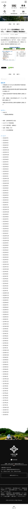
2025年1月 (5, 176)
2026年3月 (5, 145)
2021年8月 (5, 273)
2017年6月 (5, 393)
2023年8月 (6, 216)
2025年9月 (5, 157)
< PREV (9, 24)
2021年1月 (5, 290)
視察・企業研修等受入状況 (9, 120)
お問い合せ (13, 496)
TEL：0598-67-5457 (5, 471)
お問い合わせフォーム (14, 475)
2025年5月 (6, 166)
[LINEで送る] (9, 67)
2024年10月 (6, 183)
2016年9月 (5, 414)
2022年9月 (5, 242)
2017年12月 (6, 378)
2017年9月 (5, 386)
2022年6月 (5, 250)
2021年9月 (5, 271)
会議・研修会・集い (8, 127)
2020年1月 (5, 319)
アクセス (20, 489)
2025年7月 (5, 161)
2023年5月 (6, 223)
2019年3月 (5, 343)
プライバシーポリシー (22, 496)
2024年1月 (5, 204)
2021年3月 (5, 285)
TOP (14, 24)
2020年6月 (5, 307)
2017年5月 (5, 395)
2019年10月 (6, 326)
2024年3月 (5, 200)
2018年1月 (5, 376)
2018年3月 (5, 371)
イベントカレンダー (7, 491)
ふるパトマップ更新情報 (8, 123)
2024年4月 (5, 197)
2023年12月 (6, 207)
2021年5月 (5, 281)
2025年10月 (6, 154)
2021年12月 (6, 264)
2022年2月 (5, 259)
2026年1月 (5, 147)
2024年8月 (5, 188)
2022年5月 (5, 252)
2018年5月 (5, 366)
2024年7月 (5, 190)
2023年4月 (5, 226)
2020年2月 (5, 316)
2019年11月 (5, 324)
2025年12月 (6, 149)
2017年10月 (6, 383)
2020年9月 (5, 300)
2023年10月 (6, 211)
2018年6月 (5, 364)
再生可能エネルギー (17, 488)
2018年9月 (5, 357)
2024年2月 (5, 202)
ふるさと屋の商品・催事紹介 (9, 125)
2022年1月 (5, 262)
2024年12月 (6, 178)
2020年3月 (5, 314)
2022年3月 (5, 257)
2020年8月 (5, 302)
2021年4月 (5, 283)
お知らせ (16, 34)
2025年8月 (6, 159)
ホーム (2, 488)
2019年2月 (5, 345)
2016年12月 (6, 407)
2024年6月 (5, 192)
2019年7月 (5, 333)
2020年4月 (5, 312)
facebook (15, 459)
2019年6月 (5, 335)
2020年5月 (5, 309)
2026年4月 (5, 142)
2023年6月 (5, 221)
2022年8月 (5, 245)
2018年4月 (5, 369)
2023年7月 (5, 219)
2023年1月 (5, 233)
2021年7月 (5, 276)
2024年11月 (6, 180)
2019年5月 (5, 338)
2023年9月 (5, 214)
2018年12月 (6, 350)
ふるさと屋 (3, 2)
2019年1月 (5, 347)
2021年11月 (5, 266)
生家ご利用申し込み (13, 489)
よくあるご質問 (7, 496)
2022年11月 (6, 238)
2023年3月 (6, 228)
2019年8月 (5, 331)
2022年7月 (5, 247)
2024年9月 (5, 185)
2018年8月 (5, 359)
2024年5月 (5, 195)
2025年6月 (5, 164)
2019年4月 (5, 340)
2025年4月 (5, 169)
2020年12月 (6, 293)
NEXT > (18, 24)
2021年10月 (6, 269)
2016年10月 (6, 412)
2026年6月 (5, 140)
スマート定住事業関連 (8, 130)
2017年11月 (5, 381)
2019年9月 (5, 328)
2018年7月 (5, 362)
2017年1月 (5, 405)
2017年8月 (5, 388)
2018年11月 (6, 352)
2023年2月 (5, 231)
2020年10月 (6, 297)
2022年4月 (5, 254)
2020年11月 (6, 295)
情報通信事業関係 (9, 114)
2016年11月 (5, 409)
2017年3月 (5, 400)
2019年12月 (6, 321)
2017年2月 (5, 402)
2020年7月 (5, 304)
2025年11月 (6, 152)
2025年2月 (5, 173)
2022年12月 (6, 235)
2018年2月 (5, 374)
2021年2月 (5, 288)
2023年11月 (6, 209)
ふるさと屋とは (8, 488)
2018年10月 (6, 355)
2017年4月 (5, 397)
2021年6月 (5, 278)
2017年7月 (5, 390)
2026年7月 (5, 138)
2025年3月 (6, 171)
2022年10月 (6, 240)
